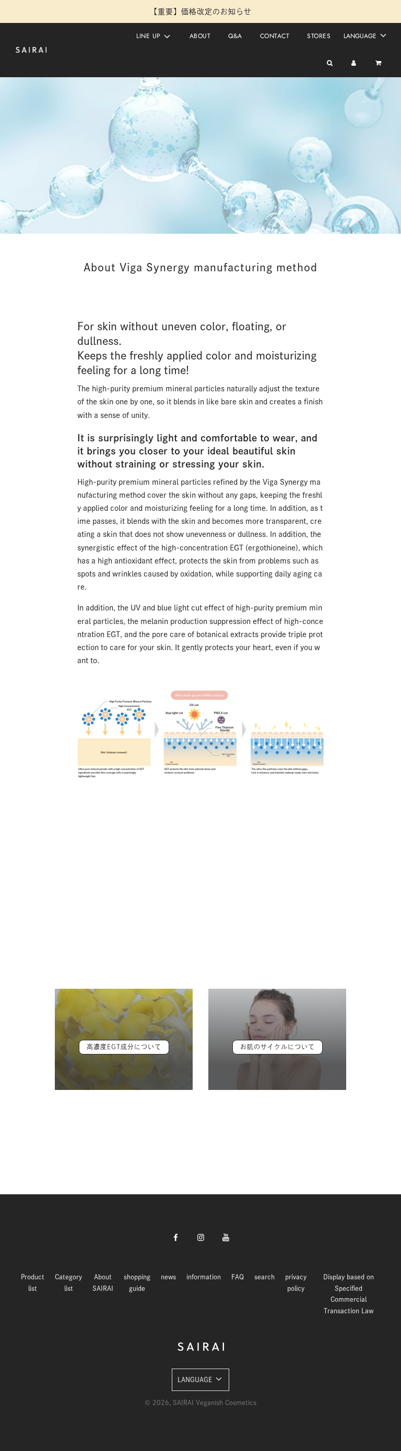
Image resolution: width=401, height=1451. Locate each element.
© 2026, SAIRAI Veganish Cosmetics (200, 1402)
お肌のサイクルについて (277, 1047)
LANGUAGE (361, 36)
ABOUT (200, 36)
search (264, 1277)
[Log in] (353, 63)
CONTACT (275, 36)
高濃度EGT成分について (124, 1047)
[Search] (329, 63)
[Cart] (379, 63)
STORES (319, 36)
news (168, 1277)
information (203, 1277)
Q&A (235, 36)
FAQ (237, 1277)
